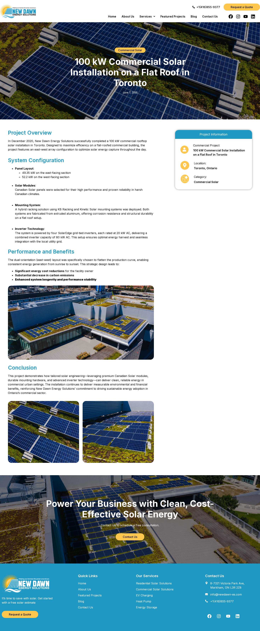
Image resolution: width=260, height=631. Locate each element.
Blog (194, 16)
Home (112, 16)
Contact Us (210, 16)
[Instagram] (238, 16)
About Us (128, 16)
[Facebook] (231, 16)
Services (146, 16)
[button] (147, 16)
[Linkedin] (253, 16)
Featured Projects (172, 16)
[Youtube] (245, 16)
